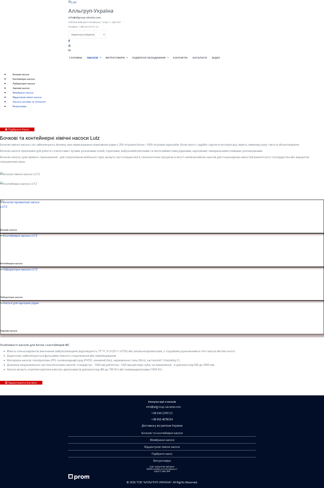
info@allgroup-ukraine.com (163, 407)
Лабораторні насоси (23, 83)
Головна (75, 57)
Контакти (180, 57)
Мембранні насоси (22, 92)
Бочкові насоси (20, 74)
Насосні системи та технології (29, 101)
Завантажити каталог (22, 383)
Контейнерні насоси (23, 79)
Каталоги (200, 57)
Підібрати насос (162, 454)
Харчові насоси (21, 88)
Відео (216, 57)
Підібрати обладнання (149, 57)
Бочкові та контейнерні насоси (162, 433)
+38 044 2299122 (162, 413)
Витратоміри (115, 57)
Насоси (92, 57)
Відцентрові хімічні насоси (27, 97)
